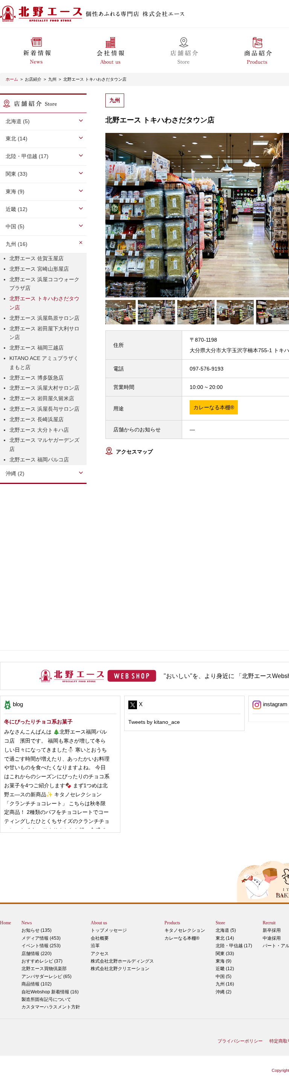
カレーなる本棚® (181, 938)
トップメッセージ (109, 930)
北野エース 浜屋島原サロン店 (44, 318)
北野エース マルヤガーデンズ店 (44, 444)
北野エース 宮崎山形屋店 (39, 269)
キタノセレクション (184, 930)
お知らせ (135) (36, 930)
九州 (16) (225, 984)
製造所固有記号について (46, 999)
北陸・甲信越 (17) (234, 945)
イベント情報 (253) (41, 945)
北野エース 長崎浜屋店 (36, 419)
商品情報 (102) (36, 984)
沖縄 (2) (223, 992)
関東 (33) (225, 953)
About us (99, 922)
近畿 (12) (225, 968)
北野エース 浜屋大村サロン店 (44, 388)
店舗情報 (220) (36, 953)
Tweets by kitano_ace (154, 722)
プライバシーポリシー (240, 1041)
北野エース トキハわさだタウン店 (94, 79)
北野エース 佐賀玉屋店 (36, 258)
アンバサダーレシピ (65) (46, 972)
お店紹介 (33, 79)
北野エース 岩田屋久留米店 (41, 398)
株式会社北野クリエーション (120, 968)
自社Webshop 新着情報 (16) (50, 992)
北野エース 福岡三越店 (36, 348)
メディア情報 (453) (41, 938)
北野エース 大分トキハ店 (39, 430)
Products (172, 922)
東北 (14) (225, 938)
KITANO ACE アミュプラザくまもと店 (44, 362)
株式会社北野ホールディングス (122, 961)
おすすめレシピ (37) (41, 961)
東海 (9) (223, 961)
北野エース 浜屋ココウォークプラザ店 (44, 283)
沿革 (95, 945)
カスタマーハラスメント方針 (50, 1007)
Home (5, 922)
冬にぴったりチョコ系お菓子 (38, 722)
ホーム (12, 79)
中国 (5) (223, 976)
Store (220, 922)
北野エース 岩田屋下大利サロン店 (44, 333)
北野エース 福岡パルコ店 (39, 460)
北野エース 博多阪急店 (36, 378)
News (26, 922)
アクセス (100, 953)
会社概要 (100, 938)
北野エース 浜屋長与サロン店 (44, 409)
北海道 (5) (226, 930)
